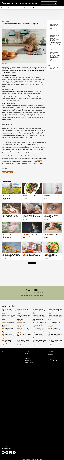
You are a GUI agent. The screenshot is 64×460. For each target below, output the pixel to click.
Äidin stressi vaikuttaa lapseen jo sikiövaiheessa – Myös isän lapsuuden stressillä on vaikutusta (55, 61)
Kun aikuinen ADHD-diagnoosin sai (54, 49)
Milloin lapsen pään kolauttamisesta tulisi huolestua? (54, 52)
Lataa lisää (32, 263)
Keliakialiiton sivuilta (6, 165)
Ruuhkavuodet (9, 7)
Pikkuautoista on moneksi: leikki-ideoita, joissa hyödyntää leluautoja (55, 56)
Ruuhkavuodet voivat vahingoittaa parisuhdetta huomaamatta (54, 39)
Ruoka (3, 21)
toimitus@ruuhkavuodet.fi (53, 355)
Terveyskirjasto (5, 77)
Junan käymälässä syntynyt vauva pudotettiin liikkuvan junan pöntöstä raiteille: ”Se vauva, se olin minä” (55, 44)
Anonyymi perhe (37, 7)
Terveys (7, 21)
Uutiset (30, 7)
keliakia (4, 172)
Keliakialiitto (38, 135)
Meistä (60, 3)
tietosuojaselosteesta (39, 295)
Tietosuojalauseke (29, 362)
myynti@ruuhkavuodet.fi (53, 360)
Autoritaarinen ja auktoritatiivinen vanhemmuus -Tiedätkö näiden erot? (54, 67)
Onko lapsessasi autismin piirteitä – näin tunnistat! (55, 29)
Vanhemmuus (17, 7)
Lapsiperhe (24, 7)
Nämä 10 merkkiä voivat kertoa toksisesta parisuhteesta (54, 25)
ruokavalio (10, 172)
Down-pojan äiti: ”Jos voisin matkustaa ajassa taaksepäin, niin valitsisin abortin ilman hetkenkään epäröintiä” (55, 34)
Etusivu (3, 7)
